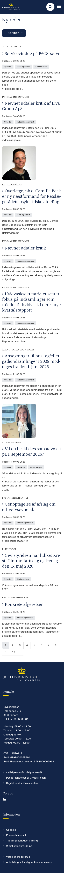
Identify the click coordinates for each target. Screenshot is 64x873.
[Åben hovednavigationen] (60, 6)
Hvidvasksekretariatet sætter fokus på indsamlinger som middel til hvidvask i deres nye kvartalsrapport (31, 302)
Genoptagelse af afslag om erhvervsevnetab (29, 506)
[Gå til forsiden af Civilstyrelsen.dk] (10, 7)
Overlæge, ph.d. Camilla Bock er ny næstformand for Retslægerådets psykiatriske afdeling (31, 196)
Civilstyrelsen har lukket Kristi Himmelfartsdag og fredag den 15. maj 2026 (31, 560)
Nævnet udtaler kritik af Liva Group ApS (31, 105)
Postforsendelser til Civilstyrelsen (26, 777)
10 (13, 652)
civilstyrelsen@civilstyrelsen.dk (24, 772)
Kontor (13, 33)
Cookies (11, 830)
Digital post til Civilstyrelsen (22, 783)
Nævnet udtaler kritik (25, 247)
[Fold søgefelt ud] (50, 7)
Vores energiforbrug (18, 857)
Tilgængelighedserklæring (22, 840)
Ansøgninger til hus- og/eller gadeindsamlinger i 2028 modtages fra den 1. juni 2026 (31, 361)
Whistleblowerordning (19, 846)
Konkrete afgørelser (24, 604)
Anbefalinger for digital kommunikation (29, 862)
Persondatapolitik (16, 835)
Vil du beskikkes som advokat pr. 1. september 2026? (31, 451)
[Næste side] (21, 652)
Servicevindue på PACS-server (33, 53)
